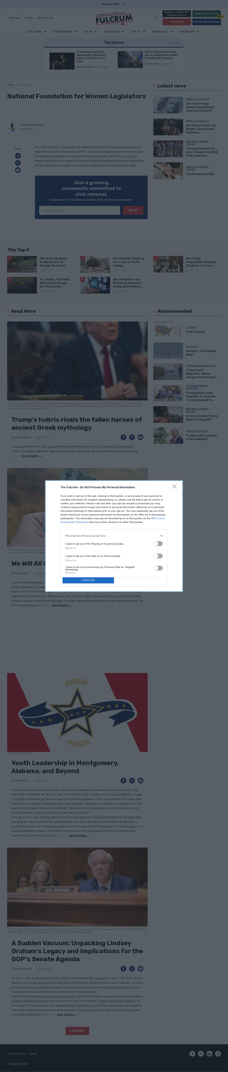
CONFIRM (88, 580)
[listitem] (114, 536)
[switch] (158, 543)
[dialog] (114, 536)
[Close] (175, 487)
